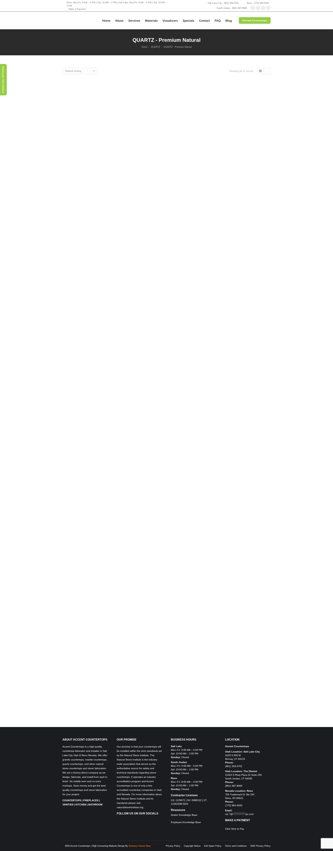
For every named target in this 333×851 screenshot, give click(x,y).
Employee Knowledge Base (186, 822)
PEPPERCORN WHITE (166, 539)
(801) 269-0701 (233, 766)
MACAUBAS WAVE (166, 192)
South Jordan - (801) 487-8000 (232, 8)
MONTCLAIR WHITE (166, 250)
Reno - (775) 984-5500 (258, 3)
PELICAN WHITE (166, 481)
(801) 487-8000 (233, 785)
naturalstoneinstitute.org (130, 807)
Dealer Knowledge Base (184, 815)
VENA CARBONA (166, 712)
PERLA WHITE (166, 597)
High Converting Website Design (108, 846)
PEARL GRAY (166, 366)
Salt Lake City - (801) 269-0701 (223, 3)
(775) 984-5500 (233, 805)
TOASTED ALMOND (166, 654)
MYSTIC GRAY (166, 308)
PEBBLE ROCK (166, 423)
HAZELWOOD (166, 135)
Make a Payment (77, 9)
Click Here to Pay (234, 828)
